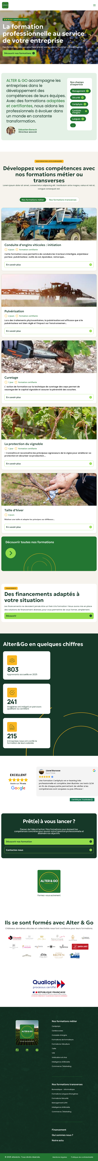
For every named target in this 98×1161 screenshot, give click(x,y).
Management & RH (59, 1103)
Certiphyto (56, 1026)
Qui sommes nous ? (62, 1135)
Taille (54, 1048)
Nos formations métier (33, 199)
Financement (59, 1129)
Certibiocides (57, 1031)
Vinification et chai (59, 1057)
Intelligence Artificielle (61, 1062)
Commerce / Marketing (61, 1066)
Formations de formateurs (63, 1039)
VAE (53, 1053)
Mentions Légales (60, 1157)
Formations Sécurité (60, 1098)
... (73, 125)
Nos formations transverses (62, 199)
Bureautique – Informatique (63, 1089)
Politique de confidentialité (82, 1157)
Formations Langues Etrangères (65, 1094)
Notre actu (58, 1140)
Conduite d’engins (59, 1035)
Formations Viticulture (61, 1044)
